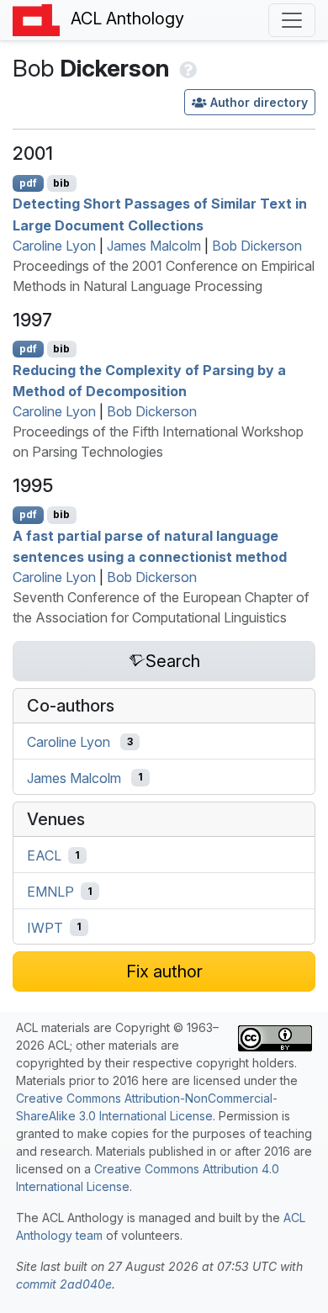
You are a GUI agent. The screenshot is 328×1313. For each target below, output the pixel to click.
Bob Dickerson (257, 245)
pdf (28, 183)
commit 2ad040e (64, 1284)
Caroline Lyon (54, 245)
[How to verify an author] (186, 68)
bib (61, 183)
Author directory (259, 102)
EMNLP (50, 891)
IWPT (45, 927)
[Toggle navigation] (291, 20)
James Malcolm (154, 245)
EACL (44, 855)
